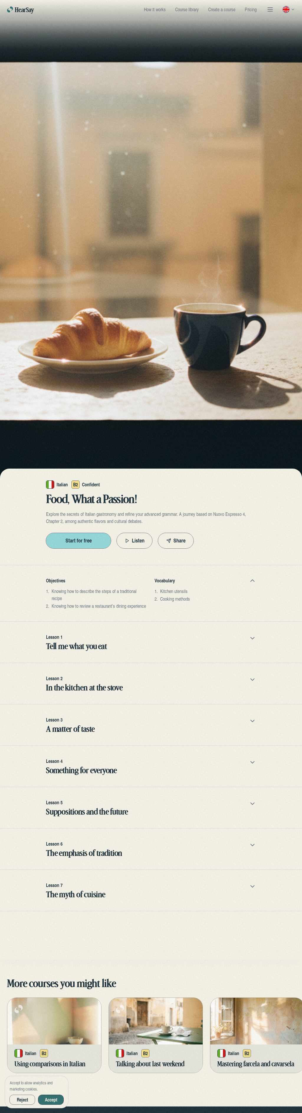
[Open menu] (270, 9)
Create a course (221, 9)
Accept (51, 1099)
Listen (138, 540)
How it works (155, 9)
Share (179, 540)
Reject (22, 1099)
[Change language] (289, 9)
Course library (187, 9)
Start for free (78, 540)
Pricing (251, 9)
